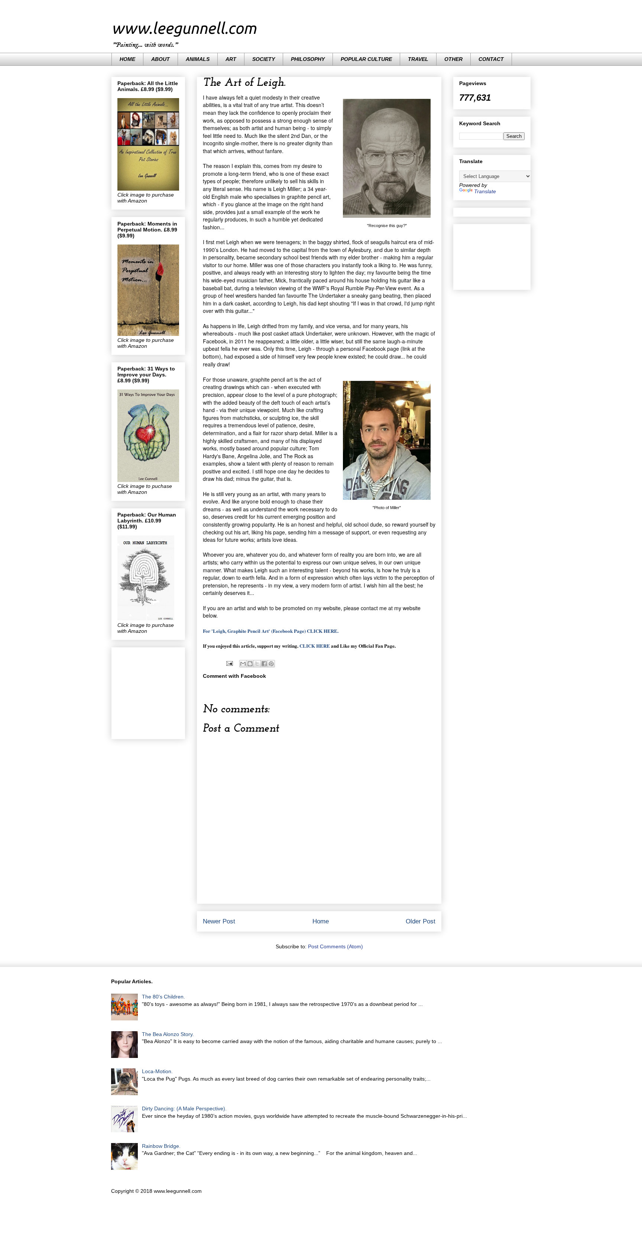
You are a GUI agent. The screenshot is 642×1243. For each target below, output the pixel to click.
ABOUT (160, 59)
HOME (127, 59)
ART (231, 59)
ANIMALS (198, 59)
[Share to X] (257, 663)
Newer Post (219, 921)
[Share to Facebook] (264, 663)
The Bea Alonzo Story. (168, 1034)
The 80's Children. (163, 997)
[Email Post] (229, 663)
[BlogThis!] (250, 663)
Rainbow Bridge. (161, 1146)
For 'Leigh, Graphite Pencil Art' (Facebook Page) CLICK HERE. (270, 630)
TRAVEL (418, 59)
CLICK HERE (314, 645)
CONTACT (491, 59)
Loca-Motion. (157, 1071)
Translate (485, 191)
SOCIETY (263, 59)
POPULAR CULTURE (366, 59)
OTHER (453, 59)
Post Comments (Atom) (335, 946)
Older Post (420, 921)
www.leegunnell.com (183, 28)
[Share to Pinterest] (271, 663)
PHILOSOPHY (308, 59)
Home (320, 921)
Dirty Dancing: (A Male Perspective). (184, 1108)
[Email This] (243, 663)
